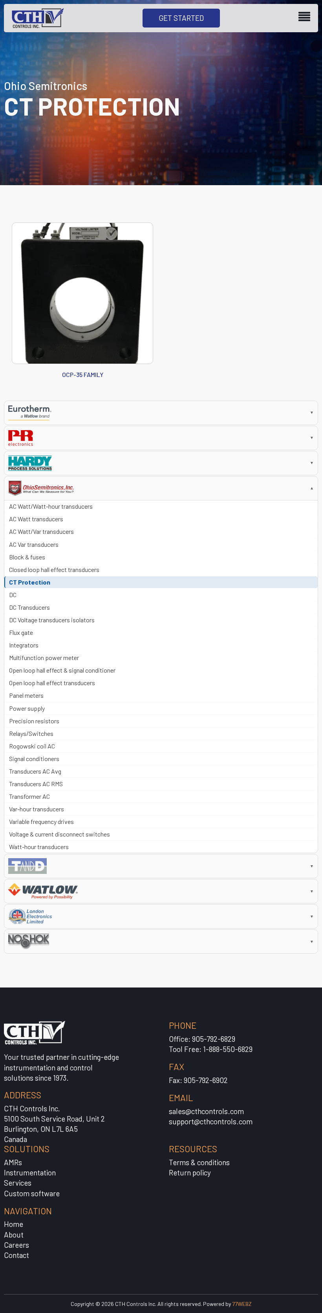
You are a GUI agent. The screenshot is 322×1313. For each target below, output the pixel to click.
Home (13, 1223)
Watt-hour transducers (39, 846)
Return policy (190, 1172)
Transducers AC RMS (36, 783)
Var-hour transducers (36, 809)
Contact (16, 1255)
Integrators (23, 645)
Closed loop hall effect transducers (54, 569)
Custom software (32, 1193)
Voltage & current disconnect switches (59, 834)
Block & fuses (27, 557)
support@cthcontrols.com (210, 1121)
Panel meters (26, 695)
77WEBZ (242, 1303)
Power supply (27, 708)
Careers (16, 1244)
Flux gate (21, 632)
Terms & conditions (199, 1162)
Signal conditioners (34, 758)
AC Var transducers (34, 544)
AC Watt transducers (36, 518)
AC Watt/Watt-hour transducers (51, 506)
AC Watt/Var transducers (41, 531)
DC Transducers (29, 607)
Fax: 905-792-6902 (198, 1080)
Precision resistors (34, 721)
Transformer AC (29, 796)
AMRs (13, 1162)
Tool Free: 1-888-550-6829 (210, 1049)
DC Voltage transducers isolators (52, 619)
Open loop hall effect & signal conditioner (62, 670)
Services (17, 1182)
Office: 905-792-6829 (202, 1038)
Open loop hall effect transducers (52, 682)
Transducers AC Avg (35, 771)
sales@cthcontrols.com (206, 1111)
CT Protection (29, 582)
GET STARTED (181, 17)
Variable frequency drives (41, 821)
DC (12, 594)
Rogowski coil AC (32, 746)
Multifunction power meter (44, 657)
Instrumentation (30, 1172)
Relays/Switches (31, 733)
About (14, 1234)
